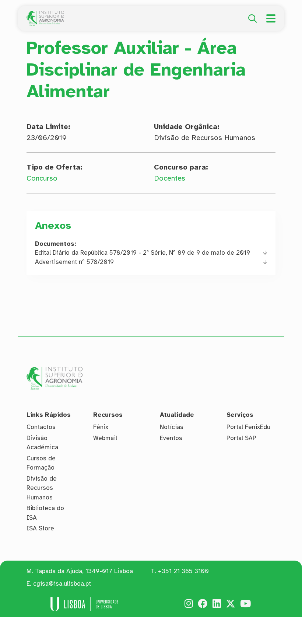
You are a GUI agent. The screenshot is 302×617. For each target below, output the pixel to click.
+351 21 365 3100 (183, 571)
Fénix (100, 427)
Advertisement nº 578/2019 (74, 262)
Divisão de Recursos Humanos (42, 488)
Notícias (171, 427)
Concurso (42, 178)
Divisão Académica (42, 443)
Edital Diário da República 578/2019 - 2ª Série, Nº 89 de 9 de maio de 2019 (142, 253)
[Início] (45, 14)
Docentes (169, 178)
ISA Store (40, 528)
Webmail (105, 438)
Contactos (41, 427)
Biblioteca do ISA (45, 513)
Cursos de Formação (41, 463)
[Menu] (270, 18)
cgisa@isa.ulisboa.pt (62, 584)
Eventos (171, 438)
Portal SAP (241, 438)
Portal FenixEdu (248, 427)
